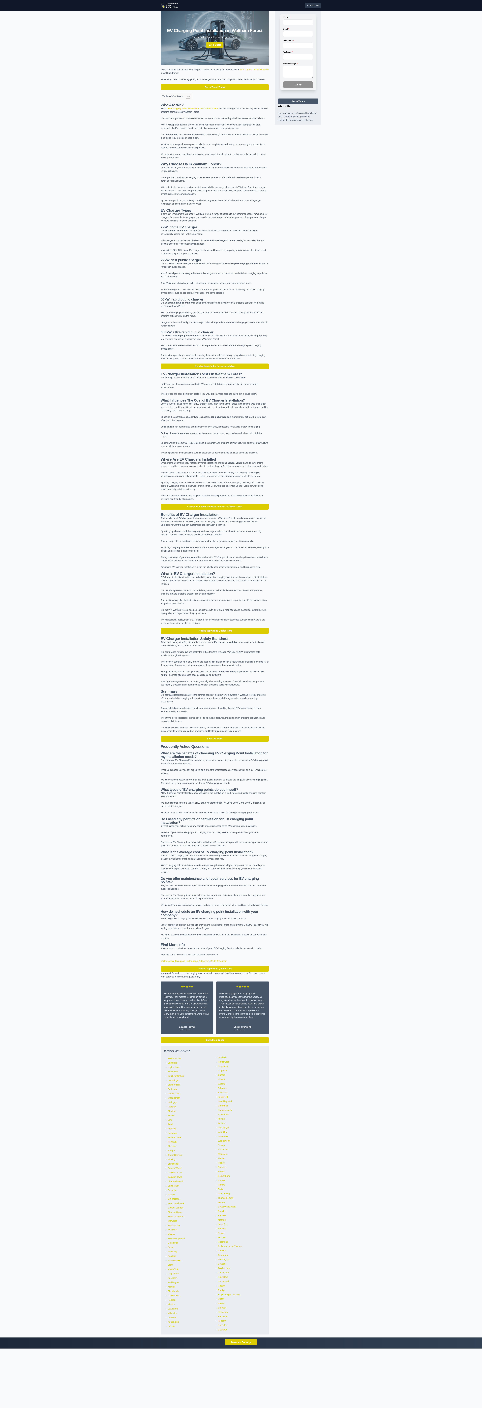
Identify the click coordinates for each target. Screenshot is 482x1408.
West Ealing (224, 1193)
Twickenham (224, 1268)
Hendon (171, 1300)
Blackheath (173, 1291)
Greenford (223, 1224)
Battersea (222, 1092)
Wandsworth (224, 1141)
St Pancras (173, 1164)
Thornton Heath (225, 1198)
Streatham (223, 1149)
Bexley (221, 1171)
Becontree (173, 1190)
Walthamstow (167, 961)
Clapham (222, 1070)
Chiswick (222, 1167)
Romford (172, 1256)
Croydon (222, 1250)
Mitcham (222, 1220)
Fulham (221, 1119)
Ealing (221, 1189)
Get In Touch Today (215, 87)
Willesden (172, 1313)
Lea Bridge (173, 1080)
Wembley (222, 1132)
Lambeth (222, 1057)
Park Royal (223, 1127)
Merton (221, 1202)
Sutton (221, 1299)
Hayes (221, 1303)
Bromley (172, 1128)
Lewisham (173, 1308)
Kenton (221, 1158)
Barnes (221, 1180)
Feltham (222, 1321)
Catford (221, 1075)
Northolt (222, 1228)
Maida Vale (173, 1269)
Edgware (222, 1088)
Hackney (172, 1106)
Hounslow (223, 1277)
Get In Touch (298, 101)
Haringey (172, 1102)
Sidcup (221, 1145)
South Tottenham (218, 961)
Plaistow (172, 1146)
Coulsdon (222, 1325)
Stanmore (223, 1154)
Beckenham (224, 1176)
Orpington (223, 1255)
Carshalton (223, 1272)
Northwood (223, 1281)
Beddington (223, 1259)
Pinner (221, 1233)
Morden (221, 1237)
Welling (221, 1084)
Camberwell (173, 1295)
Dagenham (173, 1273)
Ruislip (221, 1290)
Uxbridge (222, 1329)
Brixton (171, 1326)
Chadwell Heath (175, 1181)
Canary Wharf (174, 1168)
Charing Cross (175, 1212)
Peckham (172, 1278)
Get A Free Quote (215, 1040)
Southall (222, 1264)
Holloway (172, 1133)
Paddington (173, 1282)
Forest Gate (173, 1093)
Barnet (171, 1247)
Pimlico (171, 1304)
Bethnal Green (175, 1137)
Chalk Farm (173, 1186)
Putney (221, 1163)
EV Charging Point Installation (254, 69)
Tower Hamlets (175, 1155)
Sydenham (223, 1114)
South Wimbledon (226, 1206)
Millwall (171, 1194)
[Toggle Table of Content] (187, 96)
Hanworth (222, 1316)
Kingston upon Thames (229, 1294)
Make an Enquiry (241, 1342)
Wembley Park (225, 1101)
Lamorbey (223, 1136)
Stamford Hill (174, 1085)
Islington (172, 1150)
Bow (170, 1120)
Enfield (171, 1115)
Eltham (221, 1079)
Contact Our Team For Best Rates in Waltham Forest (214, 506)
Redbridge (173, 1089)
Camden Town (175, 1172)
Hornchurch (223, 1062)
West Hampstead (176, 1238)
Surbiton (222, 1307)
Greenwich (173, 1243)
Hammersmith (225, 1110)
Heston (221, 1286)
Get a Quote (214, 45)
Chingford (180, 961)
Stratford (172, 1111)
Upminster (223, 1105)
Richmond (223, 1242)
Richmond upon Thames (230, 1246)
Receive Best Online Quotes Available (215, 366)
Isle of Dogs (173, 1199)
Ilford (170, 1124)
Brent (170, 1265)
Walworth (172, 1221)
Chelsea (172, 1317)
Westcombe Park (176, 1216)
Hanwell (222, 1215)
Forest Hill (223, 1097)
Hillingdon (223, 1312)
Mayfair (171, 1234)
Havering (172, 1251)
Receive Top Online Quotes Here (215, 631)
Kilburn (171, 1287)
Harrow (221, 1185)
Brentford (222, 1211)
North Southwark (176, 1203)
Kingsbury (223, 1066)
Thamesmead (174, 1260)
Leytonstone (192, 961)
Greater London (175, 1207)
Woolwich (172, 1229)
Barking (171, 1159)
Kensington (173, 1322)
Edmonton (204, 961)
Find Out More (214, 738)
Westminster (174, 1225)
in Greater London (193, 108)
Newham (172, 1142)
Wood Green (174, 1098)
